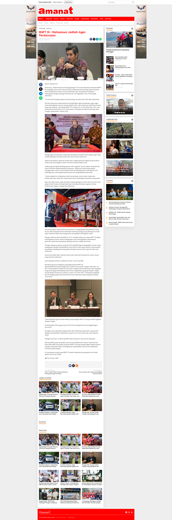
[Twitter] (73, 365)
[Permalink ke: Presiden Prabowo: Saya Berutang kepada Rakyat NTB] (70, 405)
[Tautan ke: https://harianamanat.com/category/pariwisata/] (132, 181)
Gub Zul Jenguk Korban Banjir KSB (124, 84)
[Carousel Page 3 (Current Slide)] (119, 112)
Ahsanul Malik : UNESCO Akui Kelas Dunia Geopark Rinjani (121, 223)
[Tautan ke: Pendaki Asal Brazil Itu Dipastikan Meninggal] (119, 40)
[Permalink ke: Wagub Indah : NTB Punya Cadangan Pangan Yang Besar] (49, 494)
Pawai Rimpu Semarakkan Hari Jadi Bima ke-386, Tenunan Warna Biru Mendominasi (119, 218)
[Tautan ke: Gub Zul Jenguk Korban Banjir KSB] (110, 86)
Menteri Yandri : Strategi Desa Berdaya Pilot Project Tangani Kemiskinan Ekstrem (69, 483)
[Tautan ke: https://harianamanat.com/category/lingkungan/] (132, 119)
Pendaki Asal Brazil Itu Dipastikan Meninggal (117, 51)
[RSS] (76, 365)
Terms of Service (61, 517)
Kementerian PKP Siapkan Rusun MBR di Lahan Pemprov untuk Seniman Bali (48, 483)
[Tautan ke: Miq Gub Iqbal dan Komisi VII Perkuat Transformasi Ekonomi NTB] (119, 192)
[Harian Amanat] (56, 10)
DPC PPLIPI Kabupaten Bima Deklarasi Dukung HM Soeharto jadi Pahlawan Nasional (69, 502)
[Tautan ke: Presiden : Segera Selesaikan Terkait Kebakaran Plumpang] (110, 77)
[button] (132, 2)
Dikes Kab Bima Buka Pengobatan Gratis (121, 57)
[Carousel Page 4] (122, 112)
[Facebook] (70, 365)
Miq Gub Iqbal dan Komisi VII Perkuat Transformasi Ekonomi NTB (120, 203)
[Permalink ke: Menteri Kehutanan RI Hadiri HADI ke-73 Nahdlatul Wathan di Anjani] (92, 476)
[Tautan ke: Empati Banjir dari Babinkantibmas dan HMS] (110, 69)
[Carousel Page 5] (124, 112)
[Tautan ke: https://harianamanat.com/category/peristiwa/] (132, 29)
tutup (34, 5)
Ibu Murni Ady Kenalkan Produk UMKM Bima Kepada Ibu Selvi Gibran (91, 395)
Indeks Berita (71, 517)
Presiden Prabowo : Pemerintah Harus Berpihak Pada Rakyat (48, 413)
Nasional (41, 39)
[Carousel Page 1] (115, 112)
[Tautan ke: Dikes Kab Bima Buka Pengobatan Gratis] (110, 60)
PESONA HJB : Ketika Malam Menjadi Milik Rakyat (119, 213)
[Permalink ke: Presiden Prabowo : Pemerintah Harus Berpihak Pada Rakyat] (49, 405)
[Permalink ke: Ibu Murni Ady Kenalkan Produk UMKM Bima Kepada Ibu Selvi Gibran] (92, 387)
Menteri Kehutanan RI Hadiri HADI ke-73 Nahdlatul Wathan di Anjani (92, 483)
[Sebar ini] (91, 39)
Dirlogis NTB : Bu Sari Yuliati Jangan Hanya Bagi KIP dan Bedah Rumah (90, 413)
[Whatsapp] (100, 39)
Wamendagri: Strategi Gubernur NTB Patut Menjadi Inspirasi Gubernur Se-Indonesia (48, 395)
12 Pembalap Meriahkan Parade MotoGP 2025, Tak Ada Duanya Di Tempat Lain (92, 502)
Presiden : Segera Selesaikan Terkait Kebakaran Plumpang (123, 75)
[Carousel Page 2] (117, 112)
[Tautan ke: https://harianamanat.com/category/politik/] (132, 95)
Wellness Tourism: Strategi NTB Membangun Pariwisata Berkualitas (119, 208)
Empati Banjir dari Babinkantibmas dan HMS (122, 66)
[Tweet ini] (94, 39)
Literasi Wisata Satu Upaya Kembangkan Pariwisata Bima (90, 372)
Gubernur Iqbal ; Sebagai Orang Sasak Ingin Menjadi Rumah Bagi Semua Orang (119, 108)
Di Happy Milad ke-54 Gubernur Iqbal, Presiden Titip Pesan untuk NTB (70, 395)
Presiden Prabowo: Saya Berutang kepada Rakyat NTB (69, 413)
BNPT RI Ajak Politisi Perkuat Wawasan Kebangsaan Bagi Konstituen (56, 372)
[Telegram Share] (97, 39)
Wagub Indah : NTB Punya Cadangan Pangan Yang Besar (48, 501)
